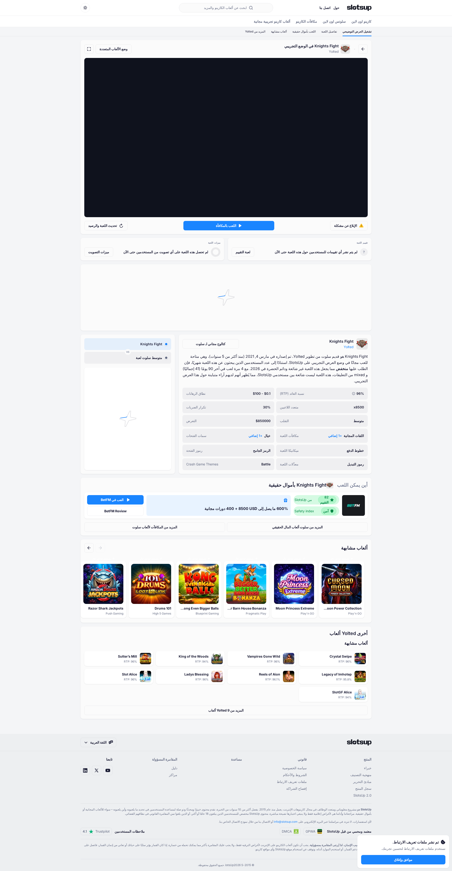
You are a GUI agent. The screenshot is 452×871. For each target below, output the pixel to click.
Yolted (349, 347)
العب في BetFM (112, 500)
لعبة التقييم (243, 252)
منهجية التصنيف (360, 775)
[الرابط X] (96, 770)
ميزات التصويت (98, 252)
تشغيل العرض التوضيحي (357, 31)
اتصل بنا (325, 8)
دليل (174, 768)
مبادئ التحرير (362, 782)
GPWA (310, 831)
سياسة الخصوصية (294, 768)
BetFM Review (115, 511)
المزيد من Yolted (255, 31)
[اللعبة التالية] (89, 548)
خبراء (367, 768)
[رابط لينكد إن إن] (85, 770)
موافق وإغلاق (403, 860)
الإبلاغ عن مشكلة (345, 226)
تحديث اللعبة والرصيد (102, 226)
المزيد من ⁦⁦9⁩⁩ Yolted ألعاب (226, 710)
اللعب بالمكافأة (226, 226)
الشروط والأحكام (295, 775)
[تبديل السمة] (85, 7)
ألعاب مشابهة (279, 31)
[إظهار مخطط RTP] (353, 393)
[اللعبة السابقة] (100, 548)
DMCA (287, 831)
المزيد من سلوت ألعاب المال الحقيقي (297, 527)
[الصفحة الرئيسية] (359, 8)
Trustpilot (96, 831)
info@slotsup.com (286, 821)
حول (336, 8)
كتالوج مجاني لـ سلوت (211, 344)
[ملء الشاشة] (89, 49)
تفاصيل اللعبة (329, 31)
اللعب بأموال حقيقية (304, 31)
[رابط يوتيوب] (108, 770)
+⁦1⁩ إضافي (335, 436)
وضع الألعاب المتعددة (114, 49)
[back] (363, 49)
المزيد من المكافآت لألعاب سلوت (154, 527)
